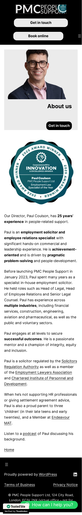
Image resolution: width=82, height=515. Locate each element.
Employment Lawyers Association (43, 372)
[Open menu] (79, 36)
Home (9, 450)
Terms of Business (19, 485)
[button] (49, 505)
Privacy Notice (65, 485)
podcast (30, 433)
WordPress (48, 474)
